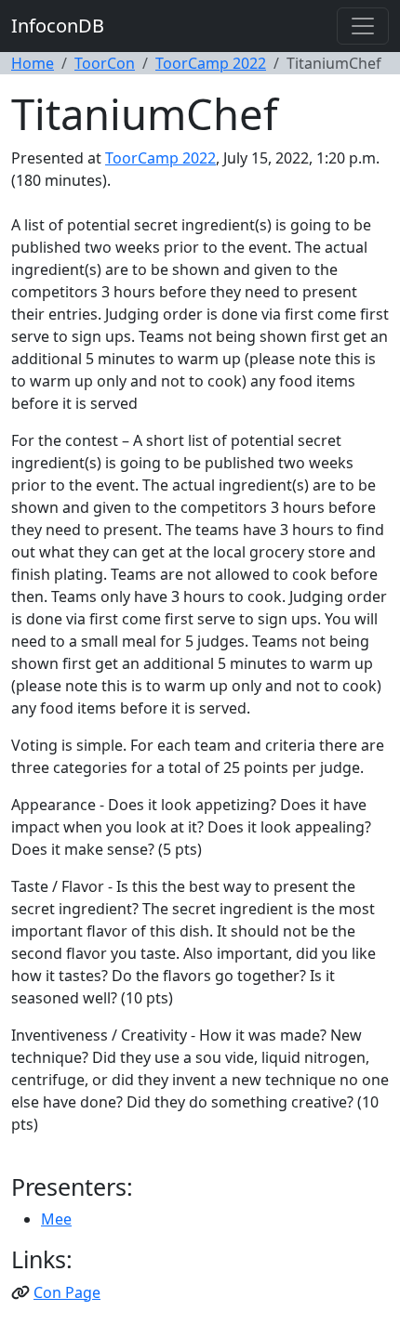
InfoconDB (57, 25)
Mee (56, 1219)
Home (32, 63)
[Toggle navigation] (363, 26)
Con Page (66, 1292)
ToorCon (104, 63)
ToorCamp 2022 (210, 63)
